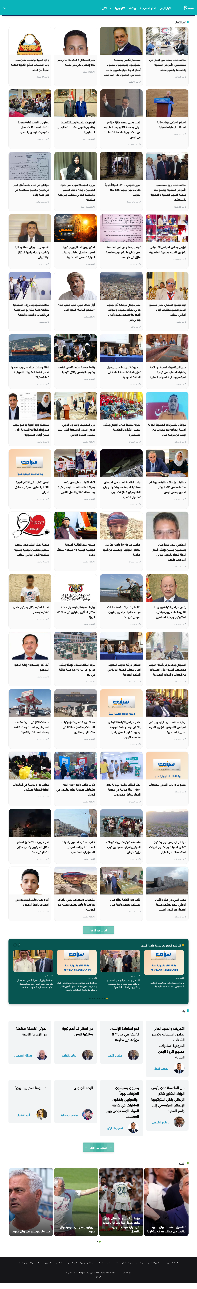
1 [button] (107, 998)
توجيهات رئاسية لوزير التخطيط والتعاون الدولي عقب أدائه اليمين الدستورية (76, 126)
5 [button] (97, 998)
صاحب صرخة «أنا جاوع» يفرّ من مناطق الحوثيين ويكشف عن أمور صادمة (122, 549)
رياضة (132, 7)
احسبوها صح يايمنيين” (31, 1087)
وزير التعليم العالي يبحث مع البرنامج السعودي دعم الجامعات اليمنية (167, 984)
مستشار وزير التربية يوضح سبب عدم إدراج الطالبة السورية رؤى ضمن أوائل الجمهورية (31, 429)
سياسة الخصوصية (108, 1272)
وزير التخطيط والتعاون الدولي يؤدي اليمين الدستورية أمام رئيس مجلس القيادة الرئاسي (76, 429)
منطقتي (106, 7)
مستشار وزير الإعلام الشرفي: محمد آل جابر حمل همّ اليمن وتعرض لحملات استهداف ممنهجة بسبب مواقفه (35, 983)
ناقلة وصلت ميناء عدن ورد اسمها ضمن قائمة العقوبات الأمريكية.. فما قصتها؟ (30, 371)
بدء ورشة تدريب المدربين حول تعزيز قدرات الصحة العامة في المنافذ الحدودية (124, 371)
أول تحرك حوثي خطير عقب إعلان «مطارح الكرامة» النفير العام (76, 307)
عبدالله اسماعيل (23, 1055)
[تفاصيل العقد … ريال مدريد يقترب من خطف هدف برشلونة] (166, 1202)
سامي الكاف (115, 1055)
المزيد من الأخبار (98, 930)
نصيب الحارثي (161, 1068)
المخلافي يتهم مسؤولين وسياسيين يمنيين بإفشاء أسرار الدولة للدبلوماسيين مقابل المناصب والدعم (169, 552)
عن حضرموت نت (124, 1272)
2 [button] (104, 998)
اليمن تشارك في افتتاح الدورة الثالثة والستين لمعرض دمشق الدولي (32, 486)
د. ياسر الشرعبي (161, 1122)
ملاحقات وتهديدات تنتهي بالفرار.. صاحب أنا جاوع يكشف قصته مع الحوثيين (76, 904)
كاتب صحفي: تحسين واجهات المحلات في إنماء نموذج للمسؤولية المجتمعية (78, 846)
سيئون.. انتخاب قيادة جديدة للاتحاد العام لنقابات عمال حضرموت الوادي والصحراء (33, 126)
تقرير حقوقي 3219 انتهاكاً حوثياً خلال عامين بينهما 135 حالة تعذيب (123, 189)
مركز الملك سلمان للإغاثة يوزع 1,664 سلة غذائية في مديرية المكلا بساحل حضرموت (124, 789)
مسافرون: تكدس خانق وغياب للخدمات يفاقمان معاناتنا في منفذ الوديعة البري (78, 726)
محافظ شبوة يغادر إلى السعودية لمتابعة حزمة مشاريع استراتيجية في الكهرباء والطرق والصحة (31, 309)
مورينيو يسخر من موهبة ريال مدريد (77, 1228)
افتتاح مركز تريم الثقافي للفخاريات (167, 784)
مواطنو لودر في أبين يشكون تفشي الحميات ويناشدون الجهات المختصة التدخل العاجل (167, 846)
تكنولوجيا (120, 7)
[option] (164, 969)
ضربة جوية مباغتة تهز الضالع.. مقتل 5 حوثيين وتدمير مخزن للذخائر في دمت (32, 846)
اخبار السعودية (148, 7)
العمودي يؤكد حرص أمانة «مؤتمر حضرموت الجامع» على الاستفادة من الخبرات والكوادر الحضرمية (167, 669)
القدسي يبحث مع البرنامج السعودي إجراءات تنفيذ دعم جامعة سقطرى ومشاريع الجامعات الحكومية (123, 983)
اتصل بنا (69, 1272)
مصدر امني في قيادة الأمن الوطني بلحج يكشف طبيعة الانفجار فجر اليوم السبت (170, 904)
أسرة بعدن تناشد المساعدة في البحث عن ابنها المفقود (32, 902)
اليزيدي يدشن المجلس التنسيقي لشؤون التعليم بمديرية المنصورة (167, 249)
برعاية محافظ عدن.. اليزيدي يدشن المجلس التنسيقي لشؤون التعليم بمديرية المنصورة (167, 726)
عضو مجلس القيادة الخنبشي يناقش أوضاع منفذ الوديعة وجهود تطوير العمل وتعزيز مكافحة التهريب (124, 729)
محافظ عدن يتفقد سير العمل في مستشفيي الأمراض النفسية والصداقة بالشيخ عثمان (167, 64)
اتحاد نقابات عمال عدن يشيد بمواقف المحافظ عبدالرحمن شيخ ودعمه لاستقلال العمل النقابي (76, 486)
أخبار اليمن (165, 7)
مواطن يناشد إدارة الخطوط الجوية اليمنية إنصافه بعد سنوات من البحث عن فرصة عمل (167, 429)
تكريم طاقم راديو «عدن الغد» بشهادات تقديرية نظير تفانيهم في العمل (75, 789)
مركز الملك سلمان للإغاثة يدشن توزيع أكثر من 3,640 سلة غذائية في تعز (77, 669)
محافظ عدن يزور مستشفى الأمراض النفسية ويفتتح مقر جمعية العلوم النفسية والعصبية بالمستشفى (168, 192)
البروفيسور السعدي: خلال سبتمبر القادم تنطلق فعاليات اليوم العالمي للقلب (167, 309)
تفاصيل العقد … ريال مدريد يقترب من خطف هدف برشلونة (166, 1228)
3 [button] (102, 998)
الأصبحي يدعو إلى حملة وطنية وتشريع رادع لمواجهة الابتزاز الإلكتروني (32, 251)
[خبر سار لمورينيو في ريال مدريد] (31, 1202)
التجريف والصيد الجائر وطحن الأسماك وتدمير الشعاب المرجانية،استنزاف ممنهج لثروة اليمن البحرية (168, 1042)
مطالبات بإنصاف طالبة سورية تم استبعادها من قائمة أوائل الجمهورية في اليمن (167, 486)
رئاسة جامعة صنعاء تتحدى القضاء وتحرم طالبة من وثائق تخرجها (76, 369)
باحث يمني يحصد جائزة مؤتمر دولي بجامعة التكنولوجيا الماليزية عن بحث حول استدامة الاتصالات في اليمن (122, 129)
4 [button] (99, 998)
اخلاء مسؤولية (93, 1272)
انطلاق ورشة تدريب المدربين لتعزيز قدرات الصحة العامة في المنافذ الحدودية (124, 669)
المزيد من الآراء (98, 1147)
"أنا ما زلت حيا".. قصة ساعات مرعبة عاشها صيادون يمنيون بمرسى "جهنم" (124, 611)
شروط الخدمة (79, 1272)
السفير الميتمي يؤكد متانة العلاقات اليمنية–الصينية (171, 124)
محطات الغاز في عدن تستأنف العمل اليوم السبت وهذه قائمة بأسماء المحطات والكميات (31, 726)
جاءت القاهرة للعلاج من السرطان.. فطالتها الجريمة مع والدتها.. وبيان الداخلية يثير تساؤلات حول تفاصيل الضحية (122, 489)
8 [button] (89, 998)
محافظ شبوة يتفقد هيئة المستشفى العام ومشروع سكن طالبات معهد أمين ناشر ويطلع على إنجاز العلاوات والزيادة (77, 986)
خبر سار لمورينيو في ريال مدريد (31, 1230)
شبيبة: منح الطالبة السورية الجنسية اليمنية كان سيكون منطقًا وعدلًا (76, 549)
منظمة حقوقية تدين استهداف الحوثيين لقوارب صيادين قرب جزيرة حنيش (123, 846)
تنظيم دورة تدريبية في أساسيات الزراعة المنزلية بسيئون (31, 787)
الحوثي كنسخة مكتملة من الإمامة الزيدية (31, 1030)
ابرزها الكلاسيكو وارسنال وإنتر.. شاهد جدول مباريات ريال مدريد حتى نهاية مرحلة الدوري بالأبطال (121, 1224)
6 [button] (94, 998)
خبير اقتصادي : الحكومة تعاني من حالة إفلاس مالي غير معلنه (76, 62)
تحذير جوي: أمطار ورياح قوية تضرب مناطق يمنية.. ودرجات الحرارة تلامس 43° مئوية (78, 251)
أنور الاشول (23, 1114)
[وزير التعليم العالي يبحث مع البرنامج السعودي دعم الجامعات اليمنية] (164, 962)
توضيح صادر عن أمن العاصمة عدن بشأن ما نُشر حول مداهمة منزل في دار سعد (123, 251)
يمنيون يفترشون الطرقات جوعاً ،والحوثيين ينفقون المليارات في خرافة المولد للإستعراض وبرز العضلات (123, 1101)
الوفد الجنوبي (83, 1087)
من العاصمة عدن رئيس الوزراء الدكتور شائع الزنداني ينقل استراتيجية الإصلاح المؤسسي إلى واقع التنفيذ (168, 1098)
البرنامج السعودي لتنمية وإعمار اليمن (161, 945)
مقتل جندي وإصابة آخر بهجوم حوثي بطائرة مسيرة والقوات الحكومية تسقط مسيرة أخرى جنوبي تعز (124, 312)
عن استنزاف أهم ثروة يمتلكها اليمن (77, 1030)
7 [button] (92, 998)
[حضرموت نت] (189, 7)
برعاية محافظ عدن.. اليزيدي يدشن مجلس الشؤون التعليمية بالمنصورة (122, 429)
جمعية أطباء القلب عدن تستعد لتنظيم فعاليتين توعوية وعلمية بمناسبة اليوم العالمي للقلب (31, 549)
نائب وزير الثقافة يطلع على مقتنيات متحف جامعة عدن (125, 902)
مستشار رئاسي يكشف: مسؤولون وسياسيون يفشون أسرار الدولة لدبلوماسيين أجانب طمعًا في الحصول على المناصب (122, 67)
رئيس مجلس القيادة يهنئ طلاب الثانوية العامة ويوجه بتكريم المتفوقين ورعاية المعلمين (168, 611)
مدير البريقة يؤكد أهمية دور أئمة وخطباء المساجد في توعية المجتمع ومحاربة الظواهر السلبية (168, 371)
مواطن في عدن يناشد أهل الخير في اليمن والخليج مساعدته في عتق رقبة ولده (31, 189)
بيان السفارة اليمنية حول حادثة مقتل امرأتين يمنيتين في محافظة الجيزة (76, 611)
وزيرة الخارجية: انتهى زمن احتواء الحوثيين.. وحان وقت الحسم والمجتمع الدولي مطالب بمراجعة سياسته (76, 192)
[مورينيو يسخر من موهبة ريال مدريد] (76, 1202)
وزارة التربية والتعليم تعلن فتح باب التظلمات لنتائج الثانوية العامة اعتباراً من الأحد (30, 64)
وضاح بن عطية (69, 1114)
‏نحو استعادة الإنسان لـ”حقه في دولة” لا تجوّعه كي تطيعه (124, 1033)
